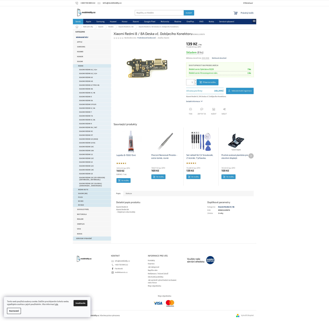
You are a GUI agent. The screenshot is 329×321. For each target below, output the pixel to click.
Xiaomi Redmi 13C (86, 166)
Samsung (81, 47)
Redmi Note (83, 189)
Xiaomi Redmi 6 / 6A (87, 108)
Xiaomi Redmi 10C (86, 146)
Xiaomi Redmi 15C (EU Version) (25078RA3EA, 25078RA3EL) (92, 178)
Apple (79, 42)
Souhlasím (80, 303)
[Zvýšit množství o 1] (195, 80)
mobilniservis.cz (121, 272)
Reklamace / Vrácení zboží (158, 273)
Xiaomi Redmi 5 (85, 96)
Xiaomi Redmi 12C (86, 158)
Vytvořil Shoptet (247, 315)
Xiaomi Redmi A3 (86, 77)
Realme (80, 219)
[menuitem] (78, 21)
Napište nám (152, 270)
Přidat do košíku (209, 82)
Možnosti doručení (219, 58)
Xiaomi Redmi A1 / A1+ (88, 69)
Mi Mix (80, 201)
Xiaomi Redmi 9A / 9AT (88, 127)
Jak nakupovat (153, 267)
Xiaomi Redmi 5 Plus (87, 104)
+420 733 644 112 (121, 264)
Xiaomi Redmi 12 (86, 154)
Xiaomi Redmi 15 (86, 173)
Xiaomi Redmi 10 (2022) (88, 139)
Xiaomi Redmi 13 (86, 162)
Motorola (82, 214)
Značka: (163, 38)
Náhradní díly (82, 37)
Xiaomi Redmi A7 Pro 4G (89, 85)
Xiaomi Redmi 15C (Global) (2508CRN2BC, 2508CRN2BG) (90, 184)
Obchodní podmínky (155, 277)
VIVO (79, 229)
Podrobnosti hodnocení (146, 38)
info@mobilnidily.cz (122, 261)
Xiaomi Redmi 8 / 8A (87, 120)
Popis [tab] (118, 193)
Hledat (189, 13)
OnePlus (81, 224)
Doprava (151, 263)
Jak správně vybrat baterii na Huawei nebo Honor (162, 281)
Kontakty (151, 260)
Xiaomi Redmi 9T (86, 135)
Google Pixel (83, 209)
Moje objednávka (154, 286)
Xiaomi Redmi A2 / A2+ (88, 73)
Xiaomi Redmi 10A (86, 150)
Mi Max (81, 205)
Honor (80, 56)
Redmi (80, 66)
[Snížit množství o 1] (195, 83)
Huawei (80, 51)
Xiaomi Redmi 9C (86, 131)
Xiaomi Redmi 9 (85, 123)
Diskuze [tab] (129, 193)
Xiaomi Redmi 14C (86, 170)
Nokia (79, 234)
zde (56, 304)
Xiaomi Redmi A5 (86, 81)
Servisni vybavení (84, 238)
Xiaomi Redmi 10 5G (87, 143)
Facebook (119, 268)
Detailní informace (193, 101)
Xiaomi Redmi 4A (86, 89)
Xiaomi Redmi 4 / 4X (87, 93)
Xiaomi (80, 61)
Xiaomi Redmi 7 (85, 112)
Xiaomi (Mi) (83, 193)
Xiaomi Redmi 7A (86, 116)
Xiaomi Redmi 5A (86, 100)
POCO (80, 197)
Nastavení (14, 310)
